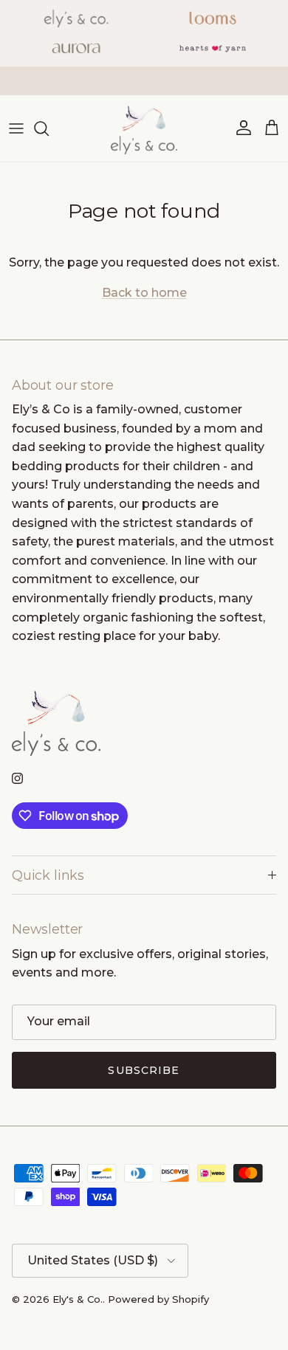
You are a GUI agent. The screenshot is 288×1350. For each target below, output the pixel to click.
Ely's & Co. (77, 1299)
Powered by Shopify (158, 1299)
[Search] (48, 128)
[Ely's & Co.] (144, 128)
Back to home (144, 293)
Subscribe (143, 1070)
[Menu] (16, 128)
